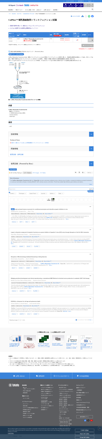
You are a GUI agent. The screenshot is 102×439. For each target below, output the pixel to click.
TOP (9, 13)
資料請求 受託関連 (63, 403)
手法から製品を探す (27, 390)
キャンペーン (25, 403)
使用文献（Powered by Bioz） (22, 164)
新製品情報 (25, 392)
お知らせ (39, 9)
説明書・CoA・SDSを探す (64, 418)
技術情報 (55, 9)
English (89, 1)
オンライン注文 (26, 398)
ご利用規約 (79, 390)
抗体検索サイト (44, 409)
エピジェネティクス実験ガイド (47, 405)
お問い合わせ (47, 9)
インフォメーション (27, 401)
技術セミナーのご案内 (27, 415)
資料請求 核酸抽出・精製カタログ (66, 405)
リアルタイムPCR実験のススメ (47, 387)
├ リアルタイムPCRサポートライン (66, 391)
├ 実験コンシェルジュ (63, 393)
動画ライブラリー (80, 387)
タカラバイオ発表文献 (27, 417)
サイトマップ (79, 412)
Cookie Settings (85, 430)
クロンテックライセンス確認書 (65, 423)
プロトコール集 (62, 414)
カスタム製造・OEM (30, 9)
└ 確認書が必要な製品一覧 (64, 421)
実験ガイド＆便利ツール (46, 385)
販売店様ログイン (84, 416)
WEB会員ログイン (81, 405)
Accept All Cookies (84, 437)
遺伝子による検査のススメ (46, 389)
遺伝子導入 (19, 13)
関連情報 (14, 149)
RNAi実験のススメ (45, 407)
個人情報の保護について (82, 392)
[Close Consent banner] (100, 428)
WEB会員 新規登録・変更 (82, 407)
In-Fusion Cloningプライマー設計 (44, 398)
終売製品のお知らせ (27, 409)
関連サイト (79, 400)
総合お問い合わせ (62, 387)
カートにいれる (88, 45)
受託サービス (19, 9)
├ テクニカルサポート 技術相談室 (66, 389)
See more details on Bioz (21, 55)
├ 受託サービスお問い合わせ (65, 395)
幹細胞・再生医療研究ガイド (47, 391)
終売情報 (78, 397)
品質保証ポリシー (80, 395)
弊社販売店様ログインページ (83, 410)
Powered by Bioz (9, 55)
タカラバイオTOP (70, 1)
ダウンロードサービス (63, 408)
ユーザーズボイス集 (45, 403)
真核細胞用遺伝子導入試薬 (28, 13)
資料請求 (41, 376)
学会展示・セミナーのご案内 (29, 413)
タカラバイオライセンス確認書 (65, 420)
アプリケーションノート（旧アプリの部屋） (64, 411)
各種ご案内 (25, 405)
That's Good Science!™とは (83, 402)
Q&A (60, 416)
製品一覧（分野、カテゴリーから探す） (29, 388)
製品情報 (10, 9)
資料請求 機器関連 (63, 401)
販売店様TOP (81, 1)
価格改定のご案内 (26, 411)
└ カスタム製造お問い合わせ (65, 397)
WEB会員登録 (84, 376)
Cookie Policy (11, 433)
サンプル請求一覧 (62, 407)
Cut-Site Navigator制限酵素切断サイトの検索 (46, 401)
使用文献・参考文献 (16, 154)
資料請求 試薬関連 (63, 399)
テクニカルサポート (62, 376)
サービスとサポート (63, 385)
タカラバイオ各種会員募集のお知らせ (30, 407)
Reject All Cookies (84, 433)
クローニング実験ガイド (46, 393)
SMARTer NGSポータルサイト (47, 395)
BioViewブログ (80, 385)
